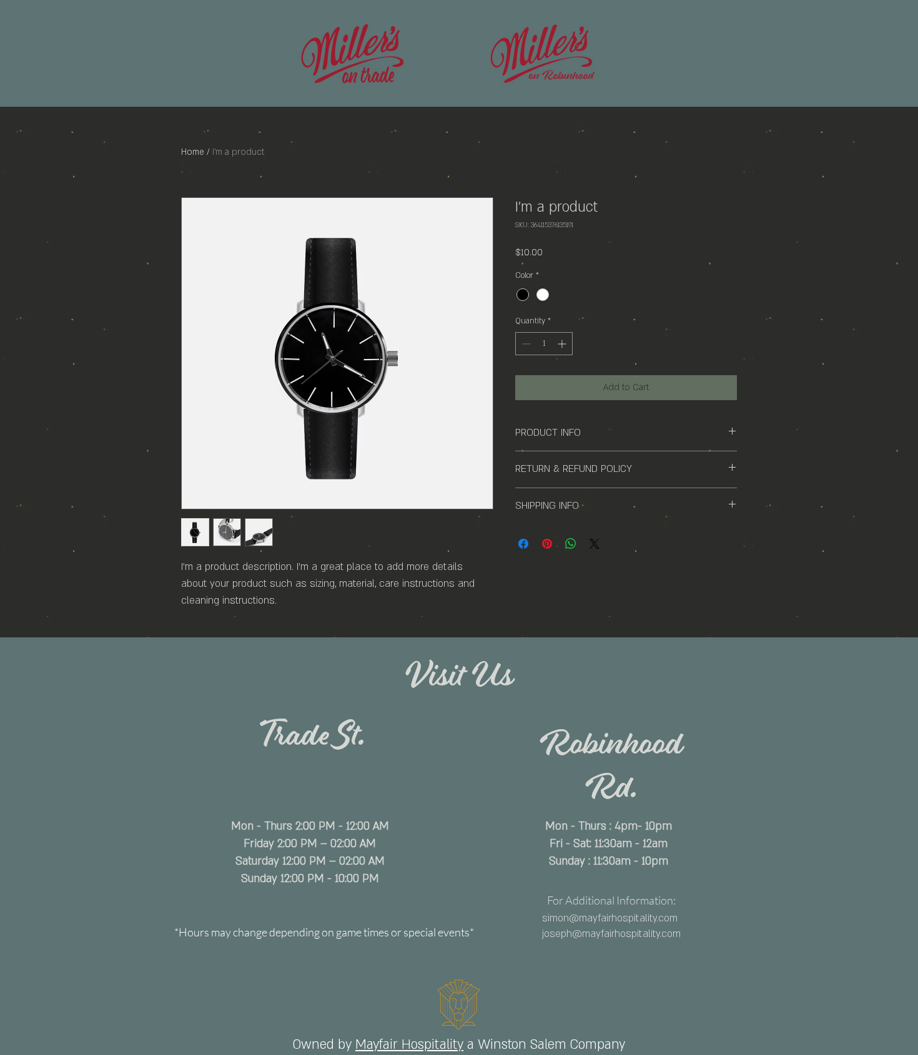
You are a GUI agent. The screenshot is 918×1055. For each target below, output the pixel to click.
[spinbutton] (544, 344)
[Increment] (563, 344)
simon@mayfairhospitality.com (610, 918)
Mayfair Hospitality (409, 1045)
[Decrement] (525, 344)
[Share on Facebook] (523, 543)
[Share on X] (594, 543)
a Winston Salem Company (546, 1045)
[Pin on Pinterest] (547, 543)
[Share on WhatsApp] (570, 543)
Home (192, 152)
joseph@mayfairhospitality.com (611, 934)
